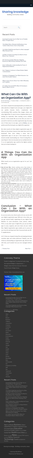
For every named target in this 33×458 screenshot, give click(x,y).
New (17, 101)
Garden (7, 345)
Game (7, 343)
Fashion (8, 339)
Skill (7, 367)
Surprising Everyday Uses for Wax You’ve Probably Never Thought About (16, 298)
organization (26, 168)
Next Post (28, 248)
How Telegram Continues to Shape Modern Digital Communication (16, 405)
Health (7, 349)
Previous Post (5, 248)
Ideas (7, 352)
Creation (8, 325)
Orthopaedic (9, 362)
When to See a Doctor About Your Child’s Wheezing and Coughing (16, 411)
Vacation (8, 376)
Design (7, 328)
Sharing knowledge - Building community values (17, 446)
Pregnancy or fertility (11, 365)
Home (7, 351)
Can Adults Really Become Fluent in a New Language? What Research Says (16, 306)
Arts (7, 316)
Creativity (8, 327)
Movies (7, 356)
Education (8, 334)
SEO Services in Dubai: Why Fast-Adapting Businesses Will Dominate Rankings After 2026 (14, 60)
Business (8, 319)
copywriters (9, 323)
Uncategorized (21, 439)
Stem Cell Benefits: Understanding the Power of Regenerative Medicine (17, 402)
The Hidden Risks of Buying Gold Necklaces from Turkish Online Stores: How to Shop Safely (14, 45)
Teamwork (8, 371)
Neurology (8, 358)
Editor (7, 332)
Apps (7, 314)
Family (7, 338)
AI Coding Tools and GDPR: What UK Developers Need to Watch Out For (15, 415)
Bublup (25, 123)
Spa (7, 369)
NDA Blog (15, 309)
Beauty (7, 317)
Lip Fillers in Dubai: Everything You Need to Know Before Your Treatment (16, 394)
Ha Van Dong (6, 101)
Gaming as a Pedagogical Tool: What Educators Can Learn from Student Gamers (15, 76)
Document (8, 330)
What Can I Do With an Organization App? (16, 96)
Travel (7, 374)
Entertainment (9, 336)
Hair (7, 347)
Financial (8, 341)
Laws (7, 354)
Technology (9, 373)
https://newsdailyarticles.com (16, 272)
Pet (7, 363)
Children (8, 321)
